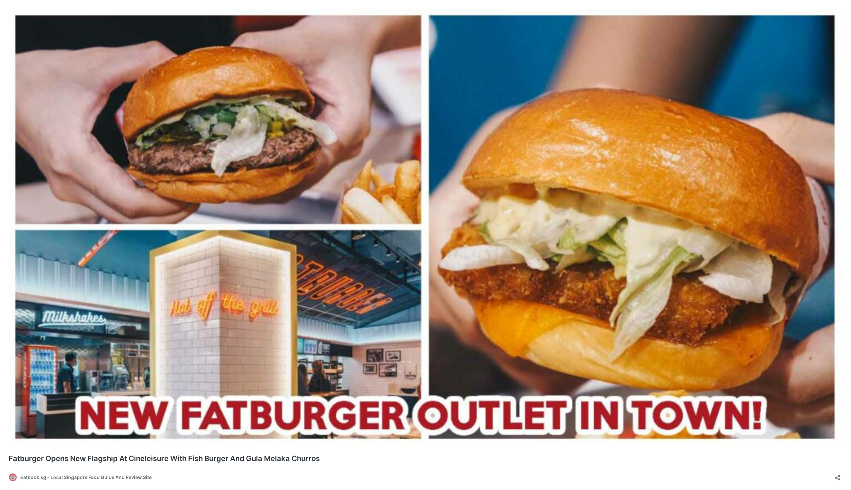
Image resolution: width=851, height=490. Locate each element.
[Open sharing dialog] (837, 475)
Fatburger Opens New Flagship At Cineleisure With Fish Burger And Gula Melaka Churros (164, 458)
